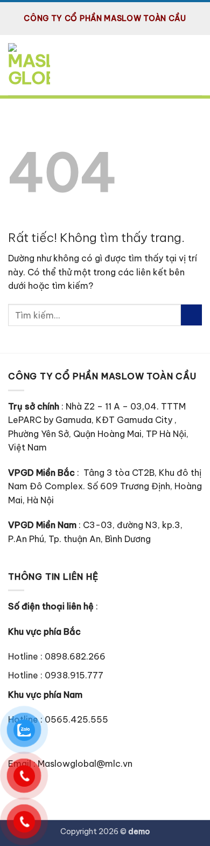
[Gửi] (191, 314)
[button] (195, 65)
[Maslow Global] (31, 67)
